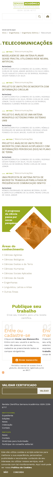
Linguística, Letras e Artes (18, 287)
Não (6, 472)
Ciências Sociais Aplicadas (18, 273)
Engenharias (14, 33)
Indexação (7, 425)
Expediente (7, 415)
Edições (6, 418)
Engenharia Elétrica (30, 33)
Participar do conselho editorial (17, 444)
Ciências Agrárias (13, 255)
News (4, 421)
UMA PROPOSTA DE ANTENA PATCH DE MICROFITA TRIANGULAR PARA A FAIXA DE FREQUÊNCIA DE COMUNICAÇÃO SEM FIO (24, 180)
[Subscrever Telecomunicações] (3, 373)
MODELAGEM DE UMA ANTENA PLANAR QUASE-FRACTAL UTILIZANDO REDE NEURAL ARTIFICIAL (25, 58)
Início (4, 33)
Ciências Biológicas (14, 259)
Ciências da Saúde (14, 278)
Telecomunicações (24, 51)
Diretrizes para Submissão (15, 441)
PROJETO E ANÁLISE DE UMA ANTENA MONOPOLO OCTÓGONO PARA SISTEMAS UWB (24, 117)
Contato (6, 428)
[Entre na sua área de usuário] (48, 16)
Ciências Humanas (14, 268)
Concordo (18, 472)
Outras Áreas (11, 291)
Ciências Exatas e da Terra (18, 264)
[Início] (26, 7)
